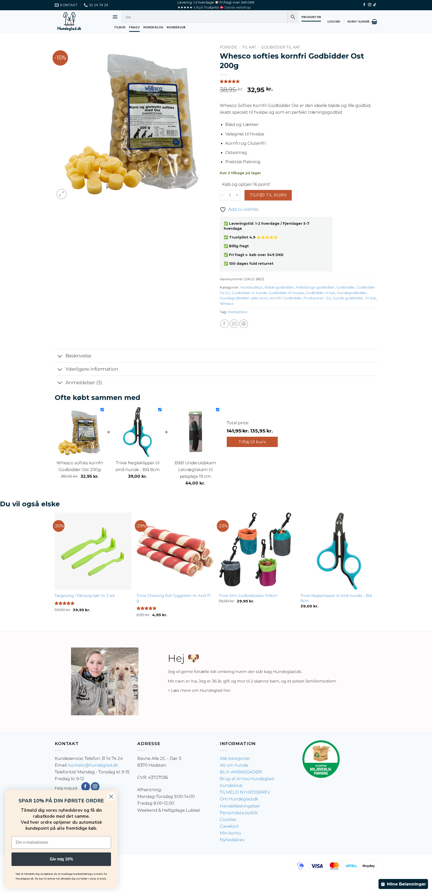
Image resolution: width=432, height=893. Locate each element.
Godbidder (345, 287)
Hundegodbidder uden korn (244, 298)
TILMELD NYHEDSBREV (245, 792)
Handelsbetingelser (240, 805)
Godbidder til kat (280, 47)
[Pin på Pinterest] (243, 323)
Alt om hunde (234, 765)
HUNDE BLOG (153, 27)
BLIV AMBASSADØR (241, 771)
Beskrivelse (78, 356)
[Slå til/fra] (60, 356)
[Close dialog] (111, 796)
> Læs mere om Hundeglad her (199, 690)
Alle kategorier (235, 758)
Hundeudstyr (251, 287)
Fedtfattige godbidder (315, 287)
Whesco (227, 304)
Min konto (230, 832)
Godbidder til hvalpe (286, 293)
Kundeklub (231, 785)
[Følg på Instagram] (369, 5)
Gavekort (229, 826)
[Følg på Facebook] (364, 5)
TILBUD (120, 27)
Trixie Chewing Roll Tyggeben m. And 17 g (173, 598)
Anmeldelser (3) (84, 382)
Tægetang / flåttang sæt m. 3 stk (84, 595)
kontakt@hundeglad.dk (93, 765)
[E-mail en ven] (234, 323)
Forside (228, 47)
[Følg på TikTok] (374, 5)
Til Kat (249, 47)
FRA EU (134, 27)
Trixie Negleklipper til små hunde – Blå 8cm (336, 598)
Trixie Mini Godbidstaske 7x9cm (247, 595)
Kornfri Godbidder (286, 298)
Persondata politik (239, 812)
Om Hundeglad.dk (239, 798)
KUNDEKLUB (176, 27)
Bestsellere (237, 312)
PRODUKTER (311, 17)
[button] (115, 17)
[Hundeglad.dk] (80, 21)
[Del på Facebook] (224, 323)
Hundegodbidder (352, 293)
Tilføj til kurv (268, 194)
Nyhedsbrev (232, 839)
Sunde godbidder (348, 298)
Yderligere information (92, 369)
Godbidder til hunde (249, 293)
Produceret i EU (317, 298)
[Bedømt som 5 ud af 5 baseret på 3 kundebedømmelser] (298, 81)
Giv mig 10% (61, 859)
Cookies (228, 819)
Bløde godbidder (279, 287)
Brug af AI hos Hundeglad (247, 778)
